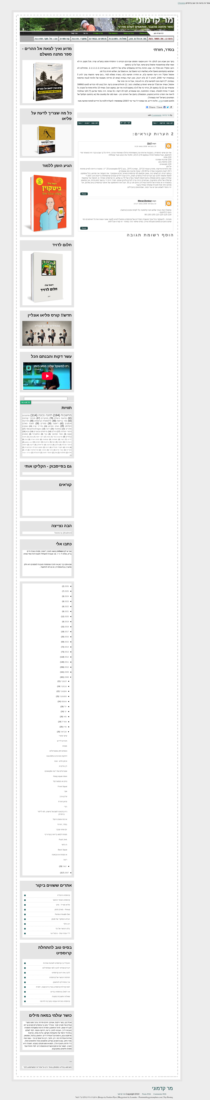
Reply (84, 194)
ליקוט (32, 445)
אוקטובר (63, 691)
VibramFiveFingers (34, 429)
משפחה (54, 439)
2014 (66, 647)
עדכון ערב (63, 796)
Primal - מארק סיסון (62, 910)
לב (26, 450)
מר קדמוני (154, 19)
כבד (45, 434)
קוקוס (69, 434)
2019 (66, 622)
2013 (66, 652)
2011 (66, 662)
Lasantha (133, 1097)
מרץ (65, 727)
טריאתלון (40, 445)
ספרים (43, 423)
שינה (67, 447)
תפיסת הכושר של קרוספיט (59, 977)
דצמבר (64, 681)
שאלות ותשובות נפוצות (61, 996)
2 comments (156, 115)
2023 (66, 601)
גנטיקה (49, 445)
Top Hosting (168, 1097)
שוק (55, 452)
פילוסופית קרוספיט (42, 421)
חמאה (60, 442)
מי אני (85, 33)
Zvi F (149, 143)
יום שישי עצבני (61, 829)
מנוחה (64, 746)
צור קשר (74, 33)
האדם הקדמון (53, 426)
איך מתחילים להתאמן (61, 982)
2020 (66, 616)
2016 (66, 637)
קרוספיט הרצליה (63, 895)
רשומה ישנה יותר (88, 123)
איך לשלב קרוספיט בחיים (60, 992)
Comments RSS (159, 1094)
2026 (66, 586)
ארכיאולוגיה (34, 450)
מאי (65, 717)
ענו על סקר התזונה (46, 38)
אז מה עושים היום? (60, 819)
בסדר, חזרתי (163, 49)
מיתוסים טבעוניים (40, 431)
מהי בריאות (62, 421)
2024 (66, 596)
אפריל (64, 722)
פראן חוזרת (62, 802)
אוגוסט (64, 701)
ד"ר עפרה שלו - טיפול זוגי (60, 933)
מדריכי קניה (38, 426)
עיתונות (46, 442)
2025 (66, 591)
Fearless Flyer (111, 1097)
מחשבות (66, 415)
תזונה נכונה (45, 415)
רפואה (24, 445)
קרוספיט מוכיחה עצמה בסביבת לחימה (55, 1001)
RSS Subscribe (26, 33)
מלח (70, 452)
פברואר (63, 732)
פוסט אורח (35, 439)
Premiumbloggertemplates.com (150, 1097)
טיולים (54, 431)
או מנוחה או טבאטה (59, 855)
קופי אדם (59, 450)
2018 (66, 627)
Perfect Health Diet (62, 914)
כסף (53, 442)
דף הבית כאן (158, 33)
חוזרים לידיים (62, 741)
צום (26, 439)
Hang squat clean (60, 776)
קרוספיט (64, 38)
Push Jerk (63, 839)
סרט (160, 101)
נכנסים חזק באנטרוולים (58, 751)
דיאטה (55, 423)
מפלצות (62, 452)
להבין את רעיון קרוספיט (61, 973)
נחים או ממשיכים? (60, 781)
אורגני (44, 450)
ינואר (64, 866)
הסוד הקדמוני (57, 434)
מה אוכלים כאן (137, 38)
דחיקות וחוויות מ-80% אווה (56, 756)
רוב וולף (67, 924)
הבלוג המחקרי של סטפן (61, 919)
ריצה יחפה (39, 437)
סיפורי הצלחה (66, 431)
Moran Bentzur (145, 201)
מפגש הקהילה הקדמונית (33, 447)
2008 (66, 677)
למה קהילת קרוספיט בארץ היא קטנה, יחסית (53, 987)
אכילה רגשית (26, 452)
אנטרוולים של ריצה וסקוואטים (56, 771)
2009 (66, 672)
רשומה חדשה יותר (163, 123)
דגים (47, 447)
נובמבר (63, 686)
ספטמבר (63, 696)
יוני (65, 711)
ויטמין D (69, 442)
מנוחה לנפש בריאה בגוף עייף (56, 834)
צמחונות (58, 429)
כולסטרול (36, 434)
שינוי (51, 450)
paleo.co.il (28, 442)
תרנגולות (37, 452)
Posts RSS (146, 1094)
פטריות (69, 450)
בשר (62, 439)
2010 (66, 667)
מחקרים (44, 418)
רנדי (65, 807)
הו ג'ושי (64, 845)
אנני (65, 791)
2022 (66, 606)
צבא (27, 431)
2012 (66, 657)
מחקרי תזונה (79, 38)
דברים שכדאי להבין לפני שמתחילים (56, 968)
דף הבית (125, 123)
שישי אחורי (63, 736)
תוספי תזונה (47, 452)
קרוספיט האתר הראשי (61, 900)
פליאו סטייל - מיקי (63, 905)
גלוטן (57, 445)
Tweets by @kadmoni (63, 533)
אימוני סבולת (67, 445)
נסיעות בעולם (60, 418)
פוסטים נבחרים (97, 38)
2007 (66, 873)
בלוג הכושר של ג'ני (62, 929)
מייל (58, 554)
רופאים (38, 442)
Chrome (181, 3)
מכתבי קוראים (28, 418)
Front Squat (62, 786)
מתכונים (26, 415)
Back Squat (62, 850)
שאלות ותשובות (117, 38)
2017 (66, 632)
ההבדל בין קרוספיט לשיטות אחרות (56, 963)
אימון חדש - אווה (60, 761)
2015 (66, 642)
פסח (48, 437)
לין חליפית (63, 766)
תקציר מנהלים (57, 447)
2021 (66, 611)
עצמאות (45, 439)
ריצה (48, 429)
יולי (65, 707)
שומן (31, 437)
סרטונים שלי (57, 437)
